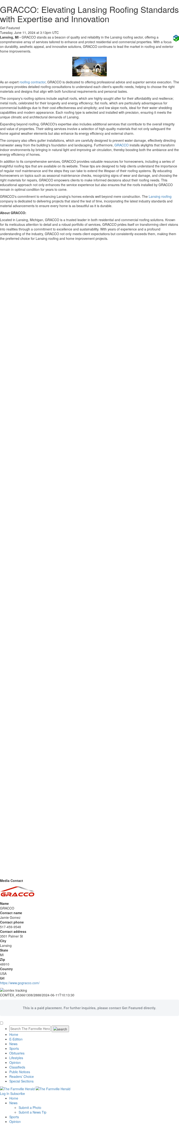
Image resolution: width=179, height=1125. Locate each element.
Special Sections (21, 1081)
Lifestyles (16, 1057)
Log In (4, 1093)
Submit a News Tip (32, 1112)
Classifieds (17, 1067)
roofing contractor (32, 82)
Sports (14, 1048)
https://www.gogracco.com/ (20, 982)
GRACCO (121, 145)
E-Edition (16, 1039)
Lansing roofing (160, 196)
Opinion (15, 1062)
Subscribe (17, 1093)
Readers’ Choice (21, 1076)
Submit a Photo (30, 1107)
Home (13, 1034)
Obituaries (16, 1053)
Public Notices (19, 1071)
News (13, 1043)
